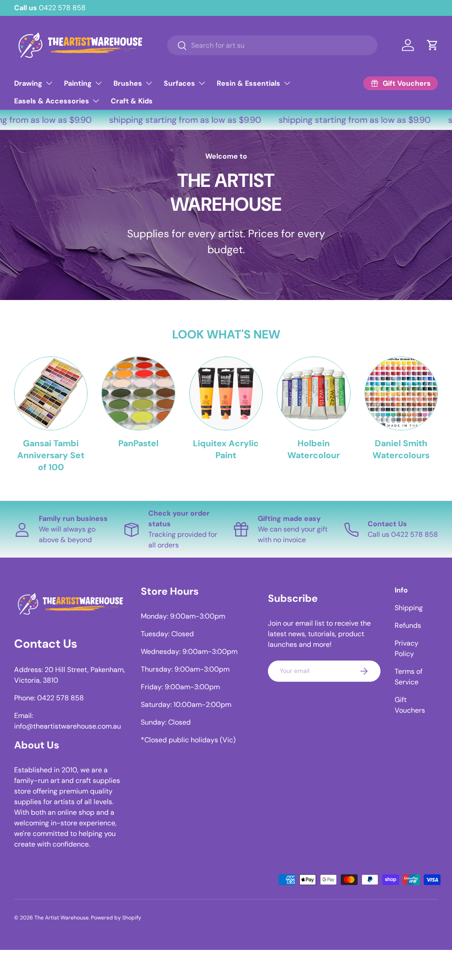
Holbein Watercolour (313, 449)
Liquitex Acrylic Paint (226, 449)
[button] (432, 45)
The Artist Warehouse (61, 917)
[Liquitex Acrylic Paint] (226, 393)
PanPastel (138, 443)
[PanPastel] (138, 393)
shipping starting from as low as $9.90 (180, 119)
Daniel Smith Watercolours (401, 449)
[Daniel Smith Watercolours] (401, 393)
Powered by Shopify (116, 917)
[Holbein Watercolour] (313, 393)
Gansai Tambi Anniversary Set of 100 (50, 455)
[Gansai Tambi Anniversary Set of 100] (51, 393)
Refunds (408, 625)
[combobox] (272, 45)
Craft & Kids (132, 101)
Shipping (409, 607)
